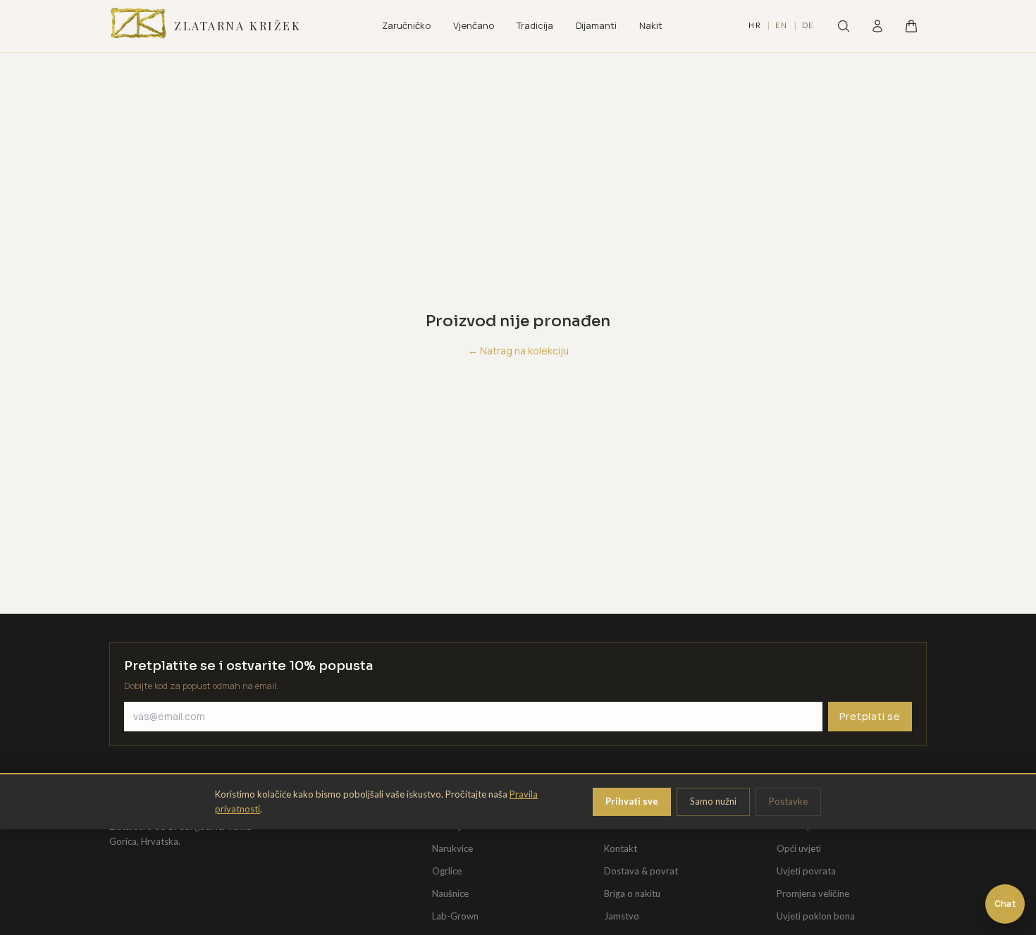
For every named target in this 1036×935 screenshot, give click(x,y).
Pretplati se (870, 716)
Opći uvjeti (799, 848)
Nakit (650, 25)
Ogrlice (447, 871)
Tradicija (535, 25)
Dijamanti (596, 25)
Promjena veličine (813, 893)
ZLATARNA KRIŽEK (237, 25)
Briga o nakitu (632, 893)
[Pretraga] (843, 26)
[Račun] (877, 26)
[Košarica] (911, 26)
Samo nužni (713, 801)
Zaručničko (406, 25)
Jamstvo (621, 916)
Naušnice (450, 893)
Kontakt (620, 848)
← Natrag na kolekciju (518, 350)
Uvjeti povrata (806, 871)
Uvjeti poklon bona (816, 916)
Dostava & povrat (641, 871)
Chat (1005, 904)
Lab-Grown (455, 916)
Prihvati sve (631, 801)
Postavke (788, 801)
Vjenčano (473, 25)
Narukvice (452, 848)
